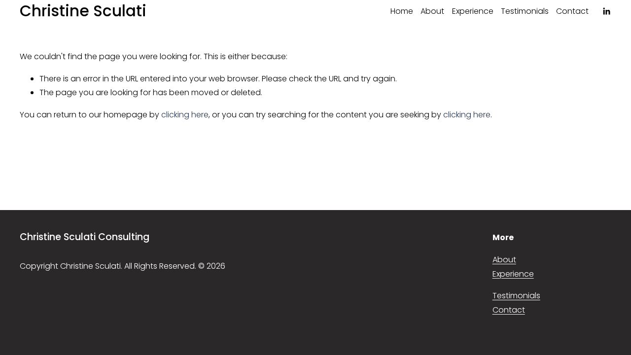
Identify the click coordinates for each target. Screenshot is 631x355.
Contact (572, 11)
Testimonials (525, 11)
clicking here (185, 114)
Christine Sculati (83, 11)
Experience (472, 11)
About (432, 11)
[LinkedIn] (606, 11)
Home (401, 11)
